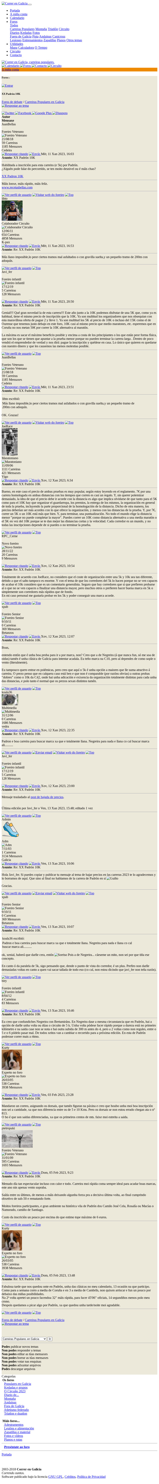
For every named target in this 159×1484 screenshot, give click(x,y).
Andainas (45, 36)
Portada (15, 10)
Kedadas (26, 32)
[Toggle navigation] (30, 4)
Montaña (41, 29)
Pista (35, 36)
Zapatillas (49, 40)
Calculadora (26, 47)
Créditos (70, 1476)
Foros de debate (12, 102)
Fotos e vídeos (13, 1436)
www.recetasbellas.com (17, 187)
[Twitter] (8, 113)
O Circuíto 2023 (14, 1391)
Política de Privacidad (91, 1476)
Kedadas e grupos (16, 1387)
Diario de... (11, 1395)
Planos (61, 40)
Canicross (58, 36)
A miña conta (18, 14)
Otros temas (74, 40)
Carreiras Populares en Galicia (44, 102)
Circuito (64, 29)
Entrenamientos (32, 40)
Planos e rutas (13, 1439)
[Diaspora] (59, 113)
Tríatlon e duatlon (15, 1413)
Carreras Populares (22, 29)
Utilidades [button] (16, 44)
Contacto (16, 55)
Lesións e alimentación (19, 1428)
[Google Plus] (42, 113)
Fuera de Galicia (20, 36)
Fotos (36, 32)
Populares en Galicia (17, 1384)
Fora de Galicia (14, 1406)
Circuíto (15, 51)
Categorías (9, 1376)
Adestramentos (13, 1424)
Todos (14, 25)
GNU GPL (55, 1476)
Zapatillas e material (17, 1432)
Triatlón (53, 29)
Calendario (17, 18)
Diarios (14, 32)
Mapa (13, 47)
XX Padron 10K (12, 176)
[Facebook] (23, 113)
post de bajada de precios (47, 797)
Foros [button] (13, 21)
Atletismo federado (16, 1410)
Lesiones (16, 40)
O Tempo (41, 47)
